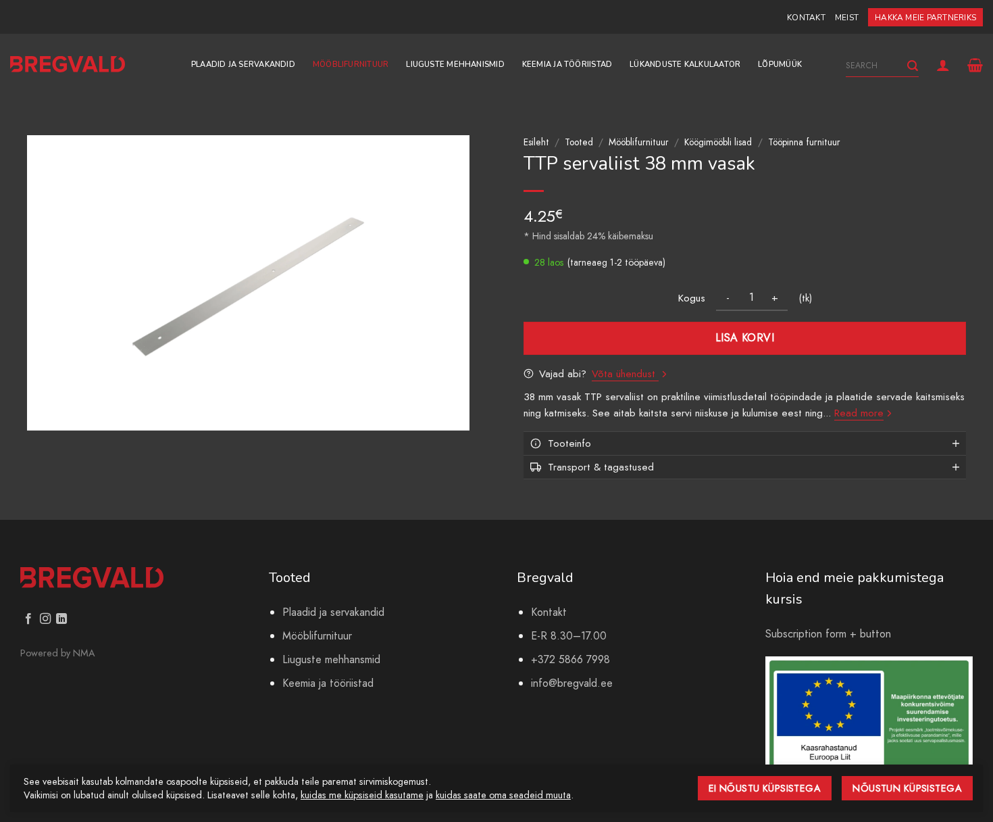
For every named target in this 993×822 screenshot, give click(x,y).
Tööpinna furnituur (804, 142)
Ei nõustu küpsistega (765, 788)
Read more (859, 413)
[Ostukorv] (975, 65)
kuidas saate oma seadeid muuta (503, 795)
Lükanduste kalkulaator (685, 64)
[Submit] (912, 66)
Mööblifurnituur (350, 64)
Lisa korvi (745, 337)
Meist (847, 17)
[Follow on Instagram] (45, 619)
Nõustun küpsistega (907, 788)
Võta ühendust (625, 373)
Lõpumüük (780, 64)
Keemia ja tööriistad (567, 64)
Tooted (579, 142)
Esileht (536, 142)
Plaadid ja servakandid (243, 64)
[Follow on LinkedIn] (61, 619)
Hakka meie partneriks (925, 17)
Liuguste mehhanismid (455, 64)
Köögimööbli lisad (718, 142)
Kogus (691, 298)
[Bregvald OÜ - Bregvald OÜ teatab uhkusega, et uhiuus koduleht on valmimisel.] (67, 64)
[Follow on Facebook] (28, 619)
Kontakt (806, 17)
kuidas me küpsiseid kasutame (362, 795)
